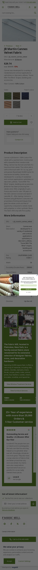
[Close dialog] (37, 275)
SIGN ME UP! (28, 289)
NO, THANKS (28, 292)
